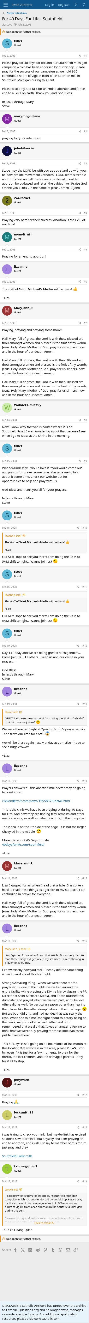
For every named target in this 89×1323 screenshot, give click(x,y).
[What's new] (76, 4)
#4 (85, 213)
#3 (85, 163)
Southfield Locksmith (17, 1156)
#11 (84, 587)
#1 (85, 55)
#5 (85, 249)
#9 (85, 461)
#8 (85, 420)
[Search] (84, 4)
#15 (84, 878)
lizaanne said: (13, 536)
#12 (84, 645)
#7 (85, 323)
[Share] (79, 56)
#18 (84, 1127)
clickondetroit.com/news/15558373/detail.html (36, 801)
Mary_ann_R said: (15, 949)
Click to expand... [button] (44, 1223)
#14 (84, 781)
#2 (85, 131)
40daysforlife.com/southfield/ (23, 844)
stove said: (11, 712)
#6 (85, 281)
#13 (84, 704)
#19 (84, 1181)
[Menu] (6, 5)
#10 (84, 527)
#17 (84, 1095)
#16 (84, 941)
